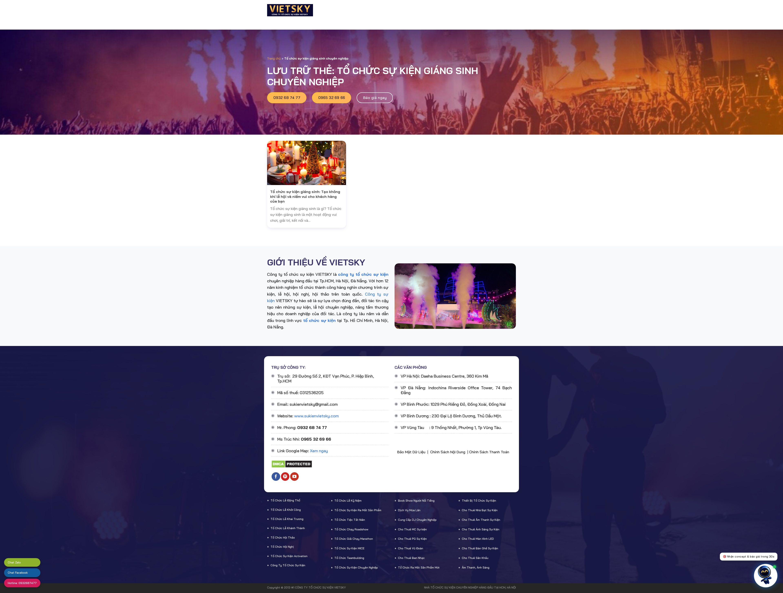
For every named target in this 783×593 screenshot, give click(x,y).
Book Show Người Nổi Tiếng (416, 500)
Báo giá (452, 10)
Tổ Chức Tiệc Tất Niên (349, 520)
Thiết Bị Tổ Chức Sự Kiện (479, 500)
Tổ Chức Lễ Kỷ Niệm (348, 500)
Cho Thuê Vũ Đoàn (410, 548)
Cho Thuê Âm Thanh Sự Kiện (481, 520)
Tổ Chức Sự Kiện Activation (289, 556)
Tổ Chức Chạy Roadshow (351, 529)
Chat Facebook (18, 572)
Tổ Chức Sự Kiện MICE (349, 548)
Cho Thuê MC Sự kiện (412, 529)
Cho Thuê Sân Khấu (475, 558)
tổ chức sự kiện (319, 320)
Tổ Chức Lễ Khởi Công (286, 510)
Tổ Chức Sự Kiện (366, 10)
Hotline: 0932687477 (22, 583)
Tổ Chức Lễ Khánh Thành (288, 528)
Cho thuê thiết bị (402, 10)
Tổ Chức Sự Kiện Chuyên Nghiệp (356, 567)
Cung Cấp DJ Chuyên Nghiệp (417, 520)
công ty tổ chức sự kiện (363, 274)
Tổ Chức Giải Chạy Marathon (353, 539)
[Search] (514, 10)
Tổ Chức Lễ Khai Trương (287, 519)
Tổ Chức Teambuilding (349, 558)
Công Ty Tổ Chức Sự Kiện (288, 565)
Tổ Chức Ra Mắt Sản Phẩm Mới (418, 567)
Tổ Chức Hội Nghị (282, 547)
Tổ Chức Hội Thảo (283, 537)
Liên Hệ (502, 10)
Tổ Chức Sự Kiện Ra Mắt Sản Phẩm (357, 510)
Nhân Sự (432, 10)
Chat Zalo (14, 562)
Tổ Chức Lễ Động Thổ (285, 500)
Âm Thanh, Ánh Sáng (475, 567)
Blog (467, 10)
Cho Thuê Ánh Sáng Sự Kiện (480, 529)
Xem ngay (319, 450)
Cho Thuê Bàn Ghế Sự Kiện (480, 548)
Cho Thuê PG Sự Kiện (412, 539)
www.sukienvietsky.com (316, 415)
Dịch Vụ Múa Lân (409, 510)
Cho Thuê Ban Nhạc (411, 558)
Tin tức (482, 10)
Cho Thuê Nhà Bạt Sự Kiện (480, 510)
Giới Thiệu (339, 10)
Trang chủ (274, 58)
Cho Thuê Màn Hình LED (478, 539)
